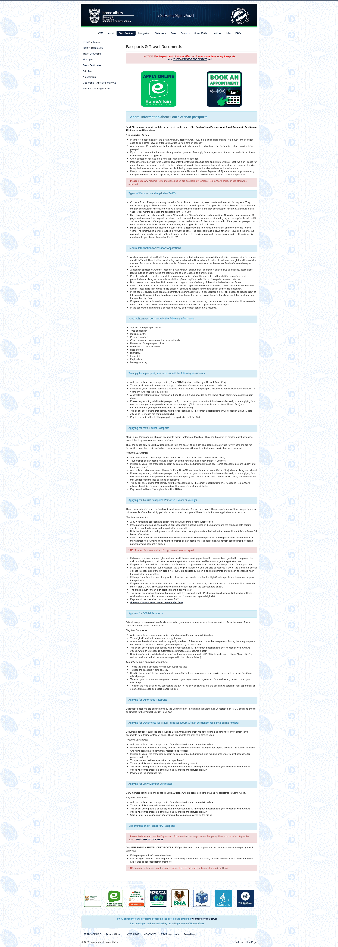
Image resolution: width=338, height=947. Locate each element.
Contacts (185, 33)
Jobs (228, 33)
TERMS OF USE (92, 934)
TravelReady (190, 934)
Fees (173, 33)
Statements (160, 33)
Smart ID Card (201, 33)
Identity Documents (93, 47)
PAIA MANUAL (113, 934)
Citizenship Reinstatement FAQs (99, 82)
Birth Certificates (91, 42)
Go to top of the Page (245, 942)
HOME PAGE (133, 934)
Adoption (87, 71)
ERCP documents (170, 934)
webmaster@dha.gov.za (204, 918)
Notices (217, 33)
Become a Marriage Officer (96, 88)
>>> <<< (190, 59)
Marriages (88, 59)
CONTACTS (150, 934)
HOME (100, 33)
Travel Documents (92, 53)
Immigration (144, 33)
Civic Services (126, 33)
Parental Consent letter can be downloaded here (156, 602)
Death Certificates (92, 65)
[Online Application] (114, 898)
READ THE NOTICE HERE (150, 839)
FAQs (238, 33)
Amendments (89, 76)
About (111, 33)
